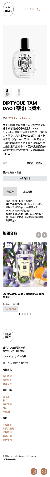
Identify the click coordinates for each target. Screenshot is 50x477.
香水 (10, 118)
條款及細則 (8, 428)
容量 (5, 162)
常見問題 (7, 432)
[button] (43, 29)
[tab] (10, 191)
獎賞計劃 (7, 436)
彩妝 (5, 400)
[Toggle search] (20, 9)
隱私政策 (7, 424)
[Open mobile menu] (45, 9)
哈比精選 (7, 376)
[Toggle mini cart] (39, 9)
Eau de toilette (22, 118)
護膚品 (6, 396)
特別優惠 (7, 380)
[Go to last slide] (38, 235)
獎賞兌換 (7, 383)
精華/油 (6, 411)
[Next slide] (44, 235)
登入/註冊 (29, 9)
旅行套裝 (7, 404)
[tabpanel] (25, 210)
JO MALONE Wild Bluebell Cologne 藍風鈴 (24, 295)
